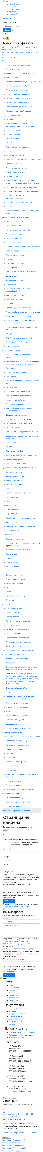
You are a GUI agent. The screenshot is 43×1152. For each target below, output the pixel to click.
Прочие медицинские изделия (18, 396)
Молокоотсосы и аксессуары (18, 638)
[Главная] (21, 1)
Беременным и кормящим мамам (20, 650)
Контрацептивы (12, 77)
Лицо (8, 587)
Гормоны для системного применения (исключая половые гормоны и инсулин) (22, 181)
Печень (9, 259)
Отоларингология (13, 427)
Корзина (12, 1011)
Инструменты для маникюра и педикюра (23, 736)
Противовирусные (13, 130)
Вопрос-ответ (14, 1024)
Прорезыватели (12, 617)
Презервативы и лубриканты (18, 391)
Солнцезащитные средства (17, 596)
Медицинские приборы (15, 724)
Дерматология (12, 176)
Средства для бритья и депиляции (20, 741)
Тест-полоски (11, 387)
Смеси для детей (13, 510)
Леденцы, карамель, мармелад (18, 493)
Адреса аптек (12, 6)
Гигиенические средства (12, 732)
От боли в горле (12, 139)
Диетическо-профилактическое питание (22, 526)
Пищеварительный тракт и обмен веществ (23, 187)
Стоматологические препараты (19, 98)
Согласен (6, 1137)
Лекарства (6, 61)
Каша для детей (12, 522)
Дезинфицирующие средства (18, 802)
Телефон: (6, 857)
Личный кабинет (15, 1009)
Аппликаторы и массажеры (17, 659)
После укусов (11, 554)
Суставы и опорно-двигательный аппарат (23, 247)
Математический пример (13, 885)
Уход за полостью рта (15, 749)
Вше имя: (7, 849)
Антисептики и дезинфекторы (18, 65)
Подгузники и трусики (15, 625)
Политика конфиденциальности (22, 1032)
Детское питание (13, 530)
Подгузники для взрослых (16, 762)
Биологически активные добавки (15, 217)
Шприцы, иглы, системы (16, 415)
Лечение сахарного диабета (17, 86)
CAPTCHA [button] (9, 872)
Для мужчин (11, 284)
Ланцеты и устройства (15, 400)
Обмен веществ (12, 242)
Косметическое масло (15, 583)
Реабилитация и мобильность (18, 707)
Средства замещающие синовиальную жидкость (22, 437)
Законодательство (16, 1037)
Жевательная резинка (15, 476)
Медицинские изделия (11, 350)
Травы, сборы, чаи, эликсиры (18, 147)
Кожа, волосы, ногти (14, 221)
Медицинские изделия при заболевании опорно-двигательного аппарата (22, 362)
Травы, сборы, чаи (13, 226)
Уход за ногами (12, 562)
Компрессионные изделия (16, 716)
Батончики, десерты (14, 472)
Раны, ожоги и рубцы (14, 451)
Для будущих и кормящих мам (18, 308)
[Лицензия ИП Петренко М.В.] (14, 1148)
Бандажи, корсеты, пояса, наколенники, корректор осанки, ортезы (22, 697)
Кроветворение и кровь (16, 164)
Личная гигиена (12, 766)
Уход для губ (11, 558)
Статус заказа (13, 9)
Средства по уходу (14, 608)
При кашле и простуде (15, 346)
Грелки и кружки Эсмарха (17, 463)
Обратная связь (9, 1098)
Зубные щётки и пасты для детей (20, 642)
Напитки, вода (12, 497)
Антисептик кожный (14, 806)
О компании (14, 988)
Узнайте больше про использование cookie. (20, 1133)
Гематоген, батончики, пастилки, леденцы (23, 312)
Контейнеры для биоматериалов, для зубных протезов (21, 409)
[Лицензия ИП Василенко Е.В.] (14, 1140)
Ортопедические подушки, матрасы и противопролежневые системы (21, 668)
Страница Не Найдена (21, 811)
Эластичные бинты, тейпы (16, 688)
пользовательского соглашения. (16, 906)
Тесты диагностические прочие (19, 423)
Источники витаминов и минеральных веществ (22, 328)
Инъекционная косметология (18, 550)
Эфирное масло (12, 566)
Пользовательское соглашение (22, 1035)
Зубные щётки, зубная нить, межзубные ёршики (22, 775)
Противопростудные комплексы (19, 107)
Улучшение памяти (13, 238)
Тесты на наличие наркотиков (18, 419)
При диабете (11, 334)
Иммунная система (14, 299)
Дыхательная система (15, 172)
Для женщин (11, 304)
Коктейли (10, 489)
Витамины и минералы (15, 155)
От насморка (11, 143)
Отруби (9, 501)
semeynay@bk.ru (10, 1114)
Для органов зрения (14, 234)
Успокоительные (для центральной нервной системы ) (20, 321)
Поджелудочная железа (15, 255)
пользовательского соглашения (16, 941)
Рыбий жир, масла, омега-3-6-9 (19, 338)
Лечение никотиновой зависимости (20, 111)
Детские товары (8, 604)
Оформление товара (17, 1014)
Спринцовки (11, 443)
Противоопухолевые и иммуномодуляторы (15, 196)
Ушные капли (11, 151)
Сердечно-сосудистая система (19, 202)
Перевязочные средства (16, 404)
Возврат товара (15, 1016)
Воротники (10, 663)
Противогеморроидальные (17, 90)
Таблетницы (11, 376)
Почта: (6, 864)
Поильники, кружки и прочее (18, 621)
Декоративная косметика (16, 579)
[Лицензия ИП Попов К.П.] (13, 1151)
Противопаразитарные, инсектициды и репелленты (22, 212)
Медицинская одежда (15, 720)
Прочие (9, 206)
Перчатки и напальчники (16, 372)
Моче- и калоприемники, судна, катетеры (23, 455)
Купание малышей (13, 633)
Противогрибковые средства (18, 94)
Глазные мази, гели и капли (17, 103)
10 (18, 57)
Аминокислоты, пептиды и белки (19, 230)
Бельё (8, 692)
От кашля (10, 119)
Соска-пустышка (13, 613)
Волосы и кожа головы (15, 575)
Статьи (12, 990)
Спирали (9, 447)
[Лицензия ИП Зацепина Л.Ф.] (14, 1145)
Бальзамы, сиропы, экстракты (18, 316)
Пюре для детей (12, 514)
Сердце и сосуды (13, 251)
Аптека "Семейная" (15, 4)
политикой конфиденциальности (16, 944)
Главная (6, 811)
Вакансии (13, 995)
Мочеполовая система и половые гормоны (23, 159)
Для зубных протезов (14, 785)
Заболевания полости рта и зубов (20, 73)
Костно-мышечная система (17, 168)
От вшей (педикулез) (14, 798)
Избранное (11, 11)
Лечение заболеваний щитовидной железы (23, 82)
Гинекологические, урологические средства (20, 356)
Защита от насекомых (15, 539)
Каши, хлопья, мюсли (14, 484)
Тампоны (9, 753)
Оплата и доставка (17, 1021)
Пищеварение (11, 268)
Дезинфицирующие (10, 793)
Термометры (11, 368)
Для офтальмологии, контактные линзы (22, 432)
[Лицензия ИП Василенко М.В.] (14, 1143)
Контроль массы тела (15, 295)
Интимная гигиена (13, 781)
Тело (8, 571)
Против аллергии (13, 134)
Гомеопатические (13, 69)
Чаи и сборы (11, 505)
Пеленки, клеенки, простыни (17, 629)
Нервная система (13, 115)
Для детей (10, 600)
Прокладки (10, 757)
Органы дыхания (13, 276)
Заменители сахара (14, 480)
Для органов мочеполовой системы (21, 272)
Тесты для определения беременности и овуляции (22, 382)
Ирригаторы (11, 770)
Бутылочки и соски (14, 646)
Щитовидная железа (14, 280)
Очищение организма (15, 263)
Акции (11, 993)
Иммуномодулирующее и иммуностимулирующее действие (20, 124)
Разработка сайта (10, 1116)
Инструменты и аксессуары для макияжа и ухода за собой (23, 544)
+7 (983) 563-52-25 (25, 1114)
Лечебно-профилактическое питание (21, 518)
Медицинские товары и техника (15, 654)
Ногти (8, 592)
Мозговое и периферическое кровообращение (18, 289)
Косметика (6, 535)
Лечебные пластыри (14, 459)
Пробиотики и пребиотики (17, 342)
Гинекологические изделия (17, 703)
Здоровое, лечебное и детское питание (18, 468)
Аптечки (9, 711)
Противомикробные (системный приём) (22, 191)
